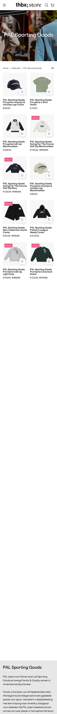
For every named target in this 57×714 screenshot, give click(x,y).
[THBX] (28, 5)
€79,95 (33, 108)
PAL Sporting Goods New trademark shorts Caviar (15, 230)
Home (5, 68)
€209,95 (34, 236)
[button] (46, 5)
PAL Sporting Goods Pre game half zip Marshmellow (14, 144)
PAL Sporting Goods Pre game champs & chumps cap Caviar (14, 102)
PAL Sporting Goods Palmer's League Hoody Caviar (41, 230)
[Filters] (53, 68)
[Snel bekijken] (49, 91)
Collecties (15, 68)
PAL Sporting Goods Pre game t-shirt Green (41, 102)
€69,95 (6, 108)
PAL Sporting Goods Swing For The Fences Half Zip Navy (15, 185)
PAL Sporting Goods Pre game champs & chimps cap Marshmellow (41, 187)
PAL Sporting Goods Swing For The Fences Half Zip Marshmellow (42, 144)
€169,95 (7, 150)
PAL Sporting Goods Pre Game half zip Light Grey (14, 271)
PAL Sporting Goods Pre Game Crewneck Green (41, 271)
